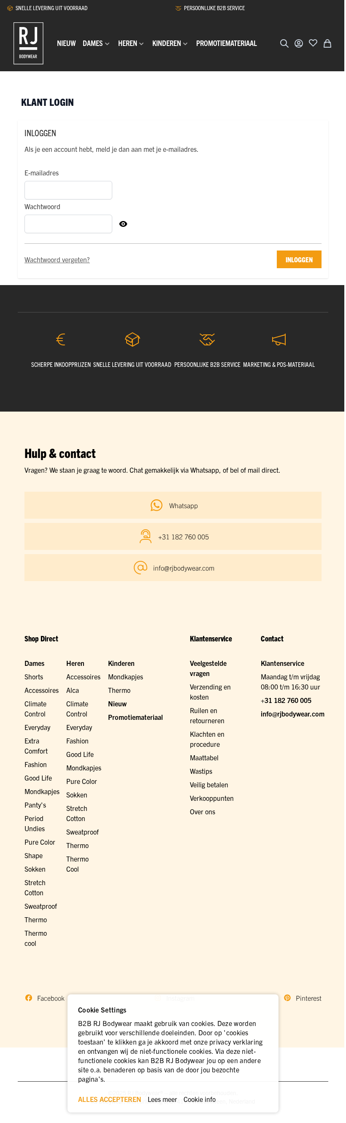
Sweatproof (40, 906)
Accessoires (41, 690)
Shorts (33, 676)
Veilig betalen (209, 784)
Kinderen (121, 663)
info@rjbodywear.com (292, 713)
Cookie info (200, 1099)
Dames (34, 663)
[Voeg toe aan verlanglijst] (313, 43)
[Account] (299, 43)
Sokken (35, 868)
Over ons (202, 811)
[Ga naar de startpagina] (28, 43)
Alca (72, 690)
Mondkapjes (41, 791)
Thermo (35, 919)
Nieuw (117, 703)
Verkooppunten (212, 798)
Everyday (37, 727)
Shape (33, 855)
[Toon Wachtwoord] (123, 224)
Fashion (35, 764)
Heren (75, 663)
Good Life (38, 777)
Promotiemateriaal (135, 717)
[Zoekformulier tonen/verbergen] (284, 43)
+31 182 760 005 (286, 700)
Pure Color (39, 842)
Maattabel (204, 757)
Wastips (201, 771)
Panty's (35, 804)
